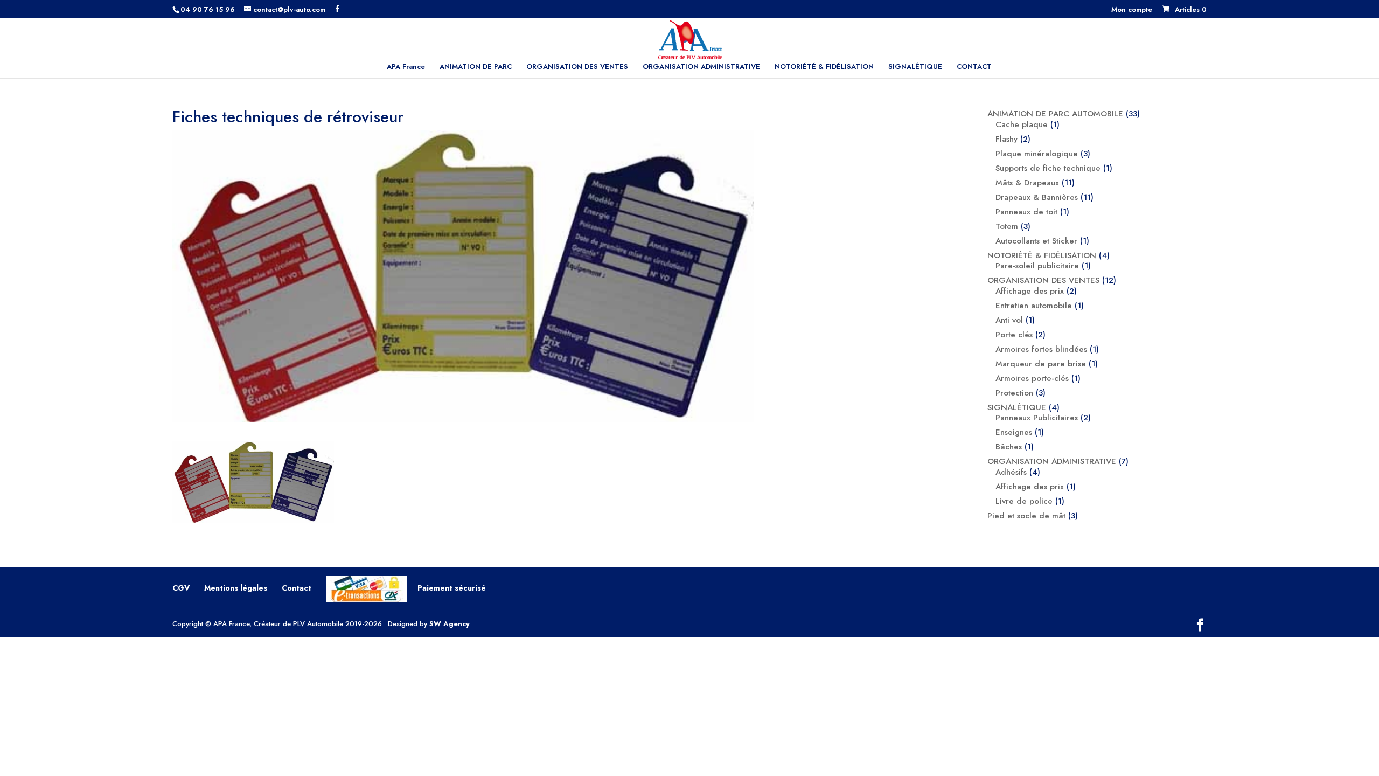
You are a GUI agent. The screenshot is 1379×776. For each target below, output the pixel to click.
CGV (181, 588)
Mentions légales (235, 588)
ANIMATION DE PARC (476, 67)
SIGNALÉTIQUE (915, 67)
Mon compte (1131, 10)
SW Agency (449, 624)
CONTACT (974, 67)
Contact (296, 588)
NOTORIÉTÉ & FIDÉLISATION (824, 67)
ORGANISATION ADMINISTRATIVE (701, 67)
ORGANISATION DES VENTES (577, 67)
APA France (406, 67)
